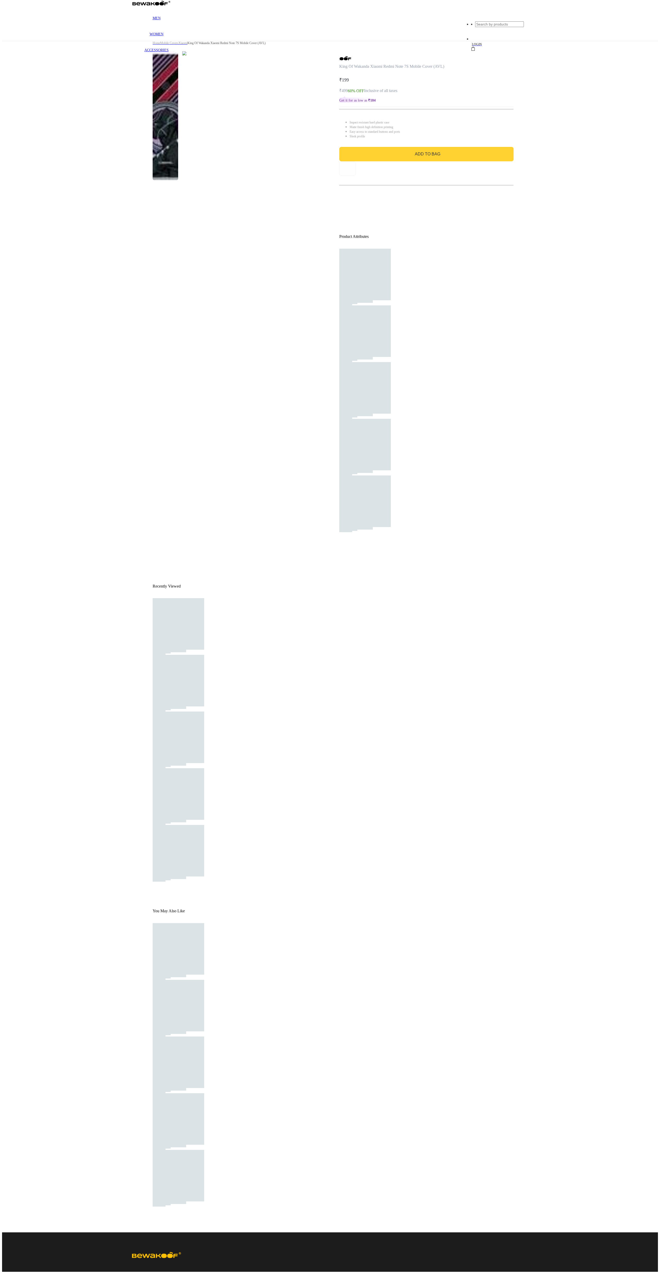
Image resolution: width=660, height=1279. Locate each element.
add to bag (427, 154)
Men (157, 18)
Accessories (156, 50)
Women (156, 34)
